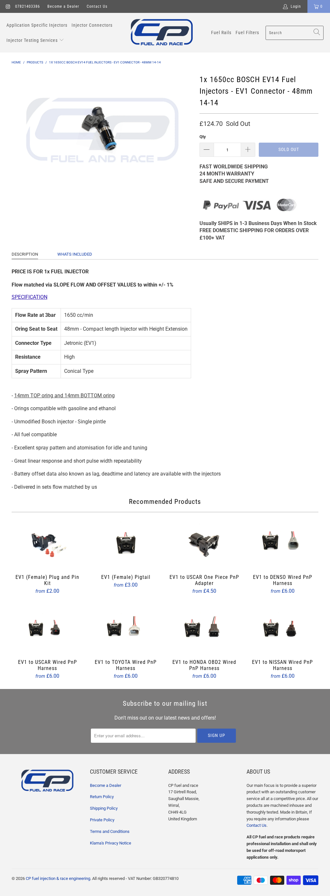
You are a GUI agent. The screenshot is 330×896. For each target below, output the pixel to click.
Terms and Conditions (110, 831)
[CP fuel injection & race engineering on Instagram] (7, 6)
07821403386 (27, 6)
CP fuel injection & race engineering (58, 878)
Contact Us (97, 6)
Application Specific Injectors (36, 25)
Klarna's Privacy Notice (110, 843)
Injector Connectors (92, 25)
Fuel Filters (247, 32)
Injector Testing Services (32, 40)
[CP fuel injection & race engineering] (162, 32)
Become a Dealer (63, 6)
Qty (202, 136)
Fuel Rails (221, 32)
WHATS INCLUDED (74, 254)
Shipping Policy (104, 808)
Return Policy (102, 796)
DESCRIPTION (25, 254)
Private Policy (102, 819)
